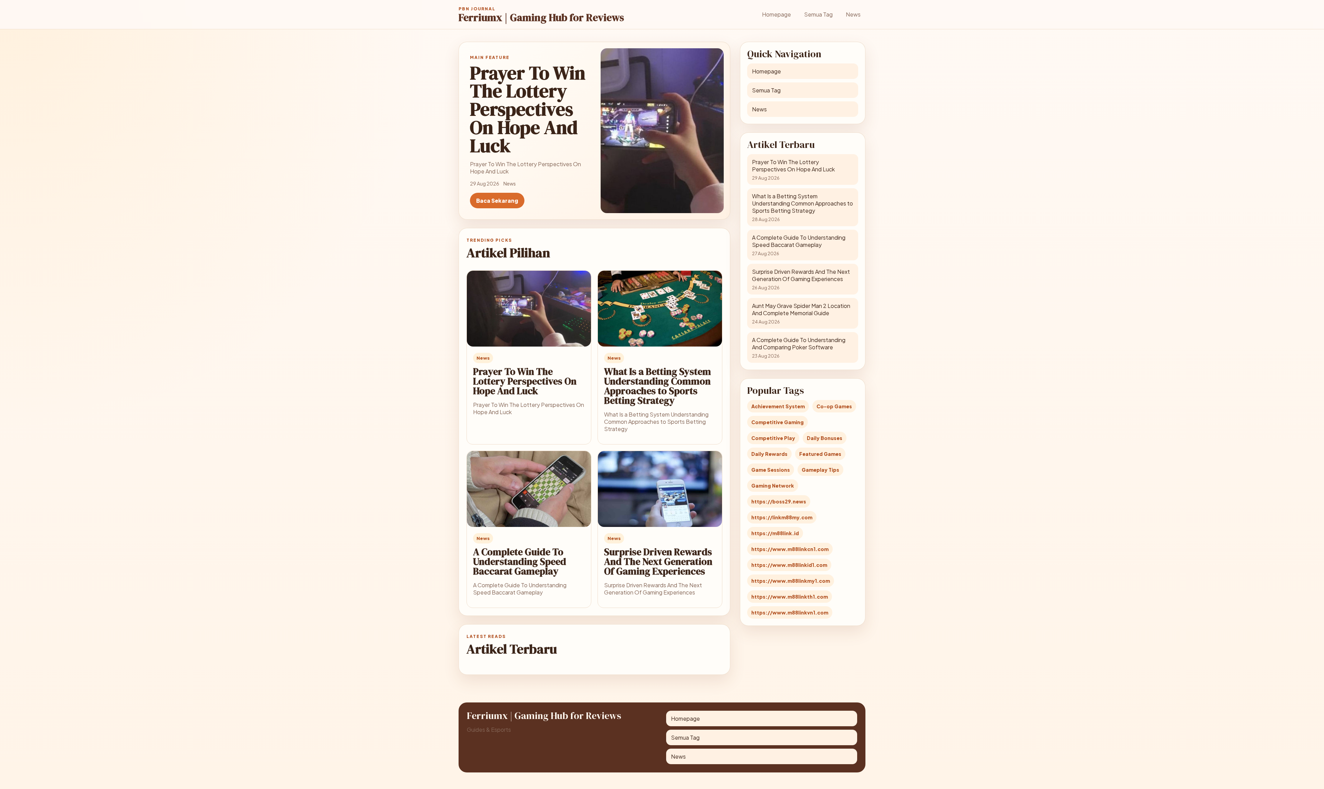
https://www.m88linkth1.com (789, 596)
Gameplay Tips (820, 470)
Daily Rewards (769, 454)
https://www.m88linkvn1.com (789, 612)
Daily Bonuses (824, 438)
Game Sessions (770, 470)
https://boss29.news (778, 501)
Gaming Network (772, 485)
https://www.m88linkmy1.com (790, 581)
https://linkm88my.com (781, 517)
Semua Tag (818, 14)
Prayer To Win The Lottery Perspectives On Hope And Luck (524, 381)
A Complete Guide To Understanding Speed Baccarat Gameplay (519, 561)
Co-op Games (834, 406)
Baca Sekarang (497, 200)
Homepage (776, 14)
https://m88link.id (775, 533)
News (853, 14)
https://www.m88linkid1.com (789, 565)
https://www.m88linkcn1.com (790, 549)
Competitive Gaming (777, 422)
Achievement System (778, 406)
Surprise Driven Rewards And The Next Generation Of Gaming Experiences (658, 561)
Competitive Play (773, 438)
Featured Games (820, 454)
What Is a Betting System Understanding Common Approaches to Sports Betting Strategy (657, 386)
